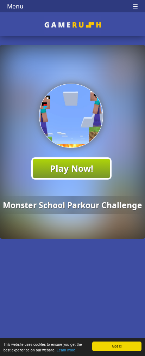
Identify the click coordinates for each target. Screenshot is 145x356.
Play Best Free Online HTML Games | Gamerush (72, 25)
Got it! (117, 346)
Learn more (66, 349)
